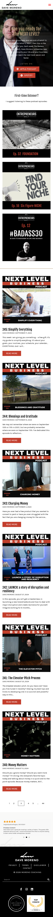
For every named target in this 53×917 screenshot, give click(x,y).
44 (43, 747)
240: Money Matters (14, 708)
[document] (26, 889)
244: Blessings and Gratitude (19, 360)
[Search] (48, 823)
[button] (23, 780)
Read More (11, 297)
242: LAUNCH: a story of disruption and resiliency (25, 532)
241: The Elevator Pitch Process (21, 621)
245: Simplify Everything (17, 273)
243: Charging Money (15, 447)
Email (5, 901)
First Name (7, 892)
